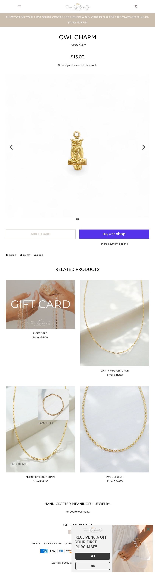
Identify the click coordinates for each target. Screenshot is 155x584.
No (93, 566)
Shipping (63, 65)
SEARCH (35, 543)
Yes (93, 556)
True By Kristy (77, 44)
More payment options (114, 243)
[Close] (148, 529)
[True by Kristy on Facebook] (70, 532)
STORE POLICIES (52, 543)
